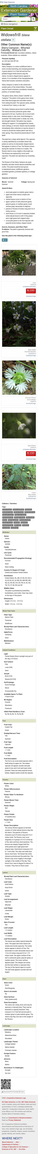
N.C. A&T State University (26, 1102)
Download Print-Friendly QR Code (13, 1092)
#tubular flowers (7, 522)
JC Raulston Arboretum (29, 286)
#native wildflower (18, 509)
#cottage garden (13, 520)
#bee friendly (30, 517)
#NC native (18, 525)
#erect (5, 520)
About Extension (7, 1142)
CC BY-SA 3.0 (32, 353)
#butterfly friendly (25, 520)
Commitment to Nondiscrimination (19, 1118)
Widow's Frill (19, 50)
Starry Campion (10, 47)
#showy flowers (18, 512)
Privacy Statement (14, 1120)
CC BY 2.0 (33, 284)
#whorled (16, 522)
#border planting (29, 512)
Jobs (17, 1142)
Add (5, 240)
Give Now (22, 1149)
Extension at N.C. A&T (9, 1149)
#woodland (6, 528)
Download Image (31, 296)
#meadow (25, 525)
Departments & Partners (10, 1144)
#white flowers (7, 509)
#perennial (24, 522)
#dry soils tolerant (8, 515)
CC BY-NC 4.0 (32, 496)
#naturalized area (8, 517)
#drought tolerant (20, 517)
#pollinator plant (7, 512)
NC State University (8, 1102)
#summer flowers (8, 525)
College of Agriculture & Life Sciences (15, 1147)
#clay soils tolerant (20, 515)
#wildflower (14, 528)
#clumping (28, 509)
